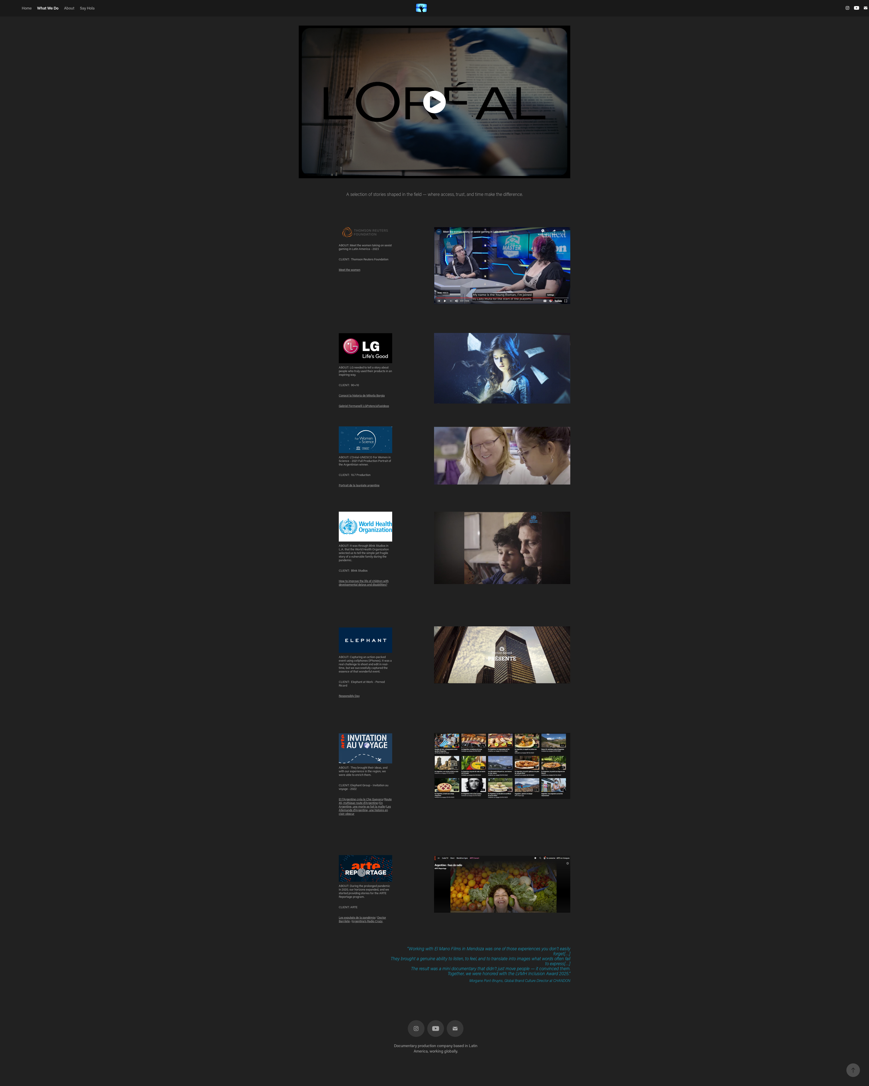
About (69, 7)
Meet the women (349, 269)
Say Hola (87, 7)
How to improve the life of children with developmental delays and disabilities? (364, 582)
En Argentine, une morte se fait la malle (362, 804)
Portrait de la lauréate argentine (359, 485)
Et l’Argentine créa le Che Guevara (361, 799)
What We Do (48, 7)
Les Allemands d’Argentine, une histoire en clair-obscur (365, 809)
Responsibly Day (349, 696)
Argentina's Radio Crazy (367, 921)
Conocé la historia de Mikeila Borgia (362, 395)
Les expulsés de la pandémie (357, 917)
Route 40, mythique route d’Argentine (365, 801)
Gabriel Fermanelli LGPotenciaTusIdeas (364, 406)
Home (27, 7)
